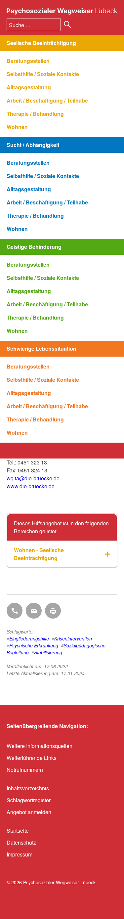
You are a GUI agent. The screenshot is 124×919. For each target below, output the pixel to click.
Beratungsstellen (28, 61)
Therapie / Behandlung (35, 113)
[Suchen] (67, 24)
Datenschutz (21, 842)
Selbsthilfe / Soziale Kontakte (43, 74)
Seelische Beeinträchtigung (41, 43)
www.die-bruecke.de (31, 486)
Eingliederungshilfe (29, 638)
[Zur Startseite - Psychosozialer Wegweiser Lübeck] (62, 11)
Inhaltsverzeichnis (28, 788)
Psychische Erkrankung (33, 645)
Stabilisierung (48, 652)
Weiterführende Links (32, 758)
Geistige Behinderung (34, 246)
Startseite (18, 830)
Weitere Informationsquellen (39, 746)
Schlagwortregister (29, 800)
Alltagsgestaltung (29, 87)
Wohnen (17, 127)
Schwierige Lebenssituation (41, 348)
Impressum (19, 854)
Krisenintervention (73, 638)
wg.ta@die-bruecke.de (33, 478)
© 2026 (51, 882)
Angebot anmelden (29, 812)
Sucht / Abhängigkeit (33, 145)
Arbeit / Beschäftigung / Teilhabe (47, 100)
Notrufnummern (25, 769)
